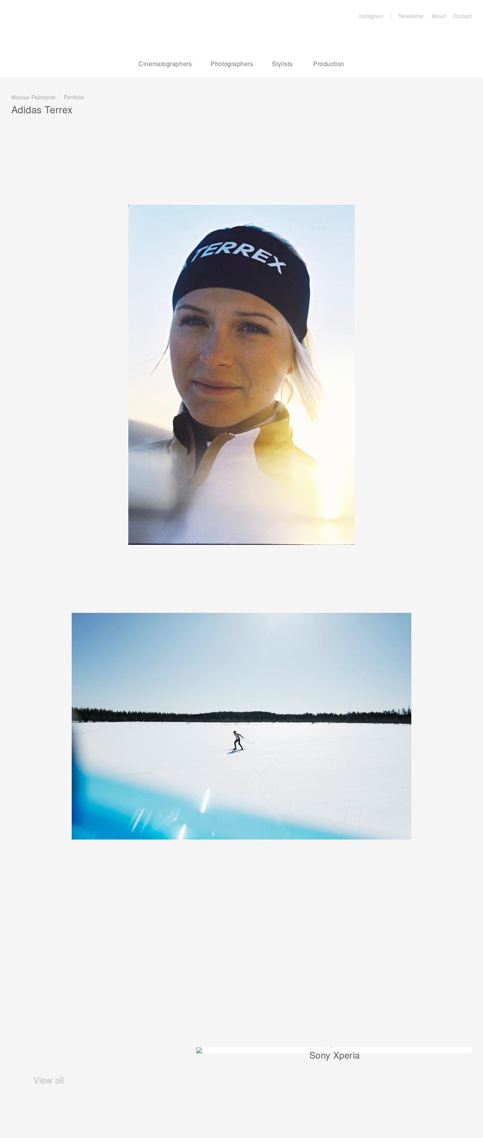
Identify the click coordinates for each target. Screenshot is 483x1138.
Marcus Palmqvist (33, 97)
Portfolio (74, 97)
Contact (462, 16)
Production (329, 63)
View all (47, 1079)
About (439, 16)
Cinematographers (165, 63)
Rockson (51, 34)
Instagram (371, 16)
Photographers (232, 63)
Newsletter (411, 16)
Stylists (282, 63)
